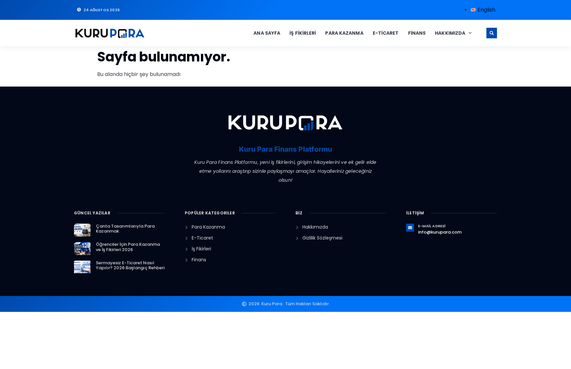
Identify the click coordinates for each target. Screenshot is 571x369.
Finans (417, 33)
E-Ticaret (386, 33)
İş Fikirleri (302, 33)
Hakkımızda (450, 33)
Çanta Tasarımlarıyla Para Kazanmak (125, 229)
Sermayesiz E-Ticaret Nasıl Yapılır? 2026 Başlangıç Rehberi (130, 265)
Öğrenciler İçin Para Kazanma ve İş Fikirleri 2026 (128, 247)
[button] (491, 33)
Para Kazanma (344, 33)
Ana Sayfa (266, 33)
